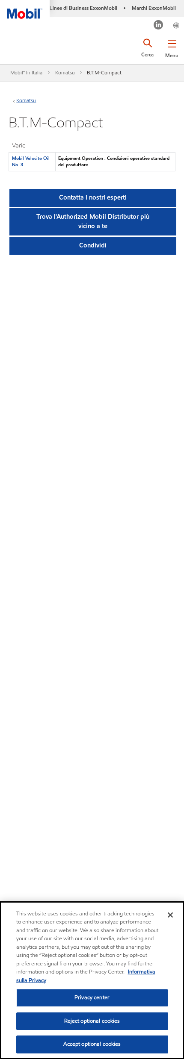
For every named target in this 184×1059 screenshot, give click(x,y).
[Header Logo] (25, 9)
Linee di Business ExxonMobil (83, 8)
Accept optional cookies (92, 1044)
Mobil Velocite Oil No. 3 (31, 161)
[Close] (170, 915)
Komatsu (65, 72)
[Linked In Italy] (158, 26)
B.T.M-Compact (104, 72)
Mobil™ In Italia (26, 72)
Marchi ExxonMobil (154, 8)
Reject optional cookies (92, 1021)
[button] (172, 47)
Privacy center (92, 997)
